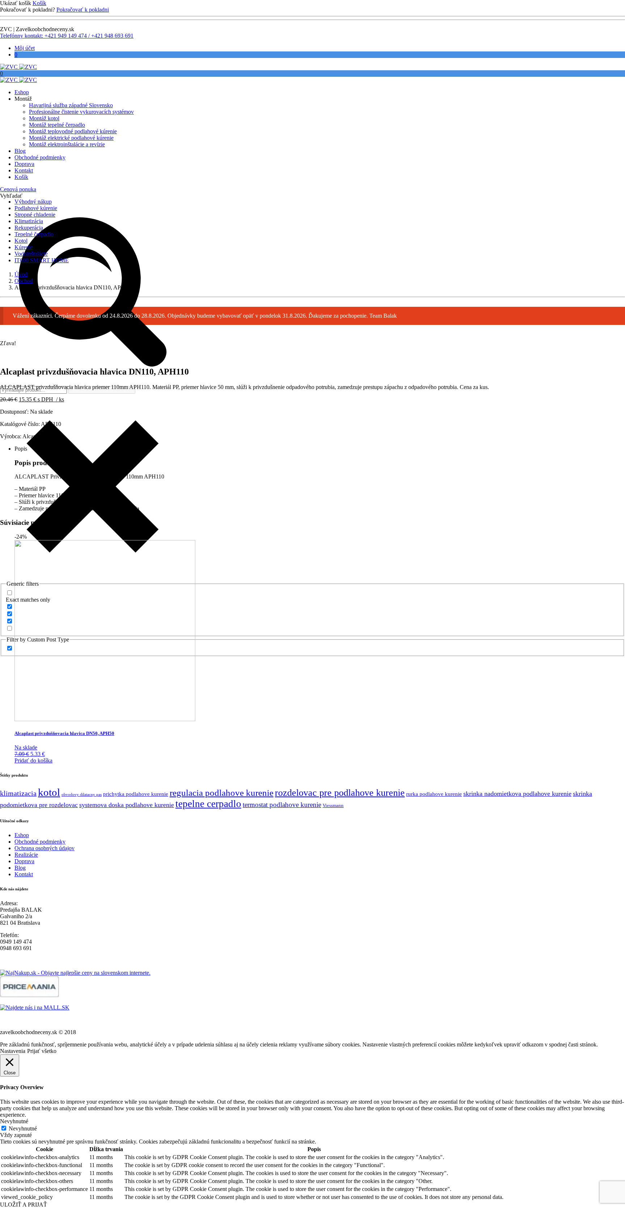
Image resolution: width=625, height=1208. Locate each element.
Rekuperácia (28, 228)
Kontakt (23, 170)
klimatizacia (18, 793)
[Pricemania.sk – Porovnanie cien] (29, 995)
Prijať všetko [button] (41, 1051)
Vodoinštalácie (31, 254)
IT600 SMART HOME (41, 260)
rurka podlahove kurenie (434, 794)
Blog (20, 151)
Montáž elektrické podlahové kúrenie (71, 138)
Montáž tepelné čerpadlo (57, 125)
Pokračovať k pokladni (82, 10)
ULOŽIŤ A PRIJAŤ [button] (23, 1204)
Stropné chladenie (34, 215)
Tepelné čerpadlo (34, 234)
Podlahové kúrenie (35, 208)
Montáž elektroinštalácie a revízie (67, 144)
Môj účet (24, 48)
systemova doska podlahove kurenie (126, 804)
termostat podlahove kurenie (282, 804)
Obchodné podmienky (39, 157)
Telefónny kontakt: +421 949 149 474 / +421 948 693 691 (66, 36)
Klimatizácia (28, 221)
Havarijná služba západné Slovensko (71, 105)
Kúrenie (23, 247)
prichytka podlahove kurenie (135, 794)
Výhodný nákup (33, 201)
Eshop (21, 92)
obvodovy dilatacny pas (81, 795)
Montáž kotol (44, 118)
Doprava (24, 164)
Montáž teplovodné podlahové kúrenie (73, 131)
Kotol (20, 241)
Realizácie (26, 855)
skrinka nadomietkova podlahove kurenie (517, 793)
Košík (39, 3)
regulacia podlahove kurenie (221, 792)
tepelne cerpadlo (208, 803)
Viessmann (333, 805)
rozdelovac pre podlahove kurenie (340, 792)
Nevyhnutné (23, 1128)
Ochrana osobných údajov (44, 848)
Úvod (20, 274)
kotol (49, 792)
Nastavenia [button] (12, 1051)
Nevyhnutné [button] (14, 1121)
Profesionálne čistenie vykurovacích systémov (81, 112)
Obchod (23, 281)
